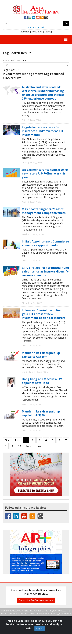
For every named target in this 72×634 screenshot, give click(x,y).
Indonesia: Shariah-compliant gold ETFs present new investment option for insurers (43, 314)
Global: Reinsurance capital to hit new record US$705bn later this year (45, 173)
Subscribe (24, 31)
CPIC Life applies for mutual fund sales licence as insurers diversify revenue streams (45, 271)
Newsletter (37, 31)
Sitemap (49, 31)
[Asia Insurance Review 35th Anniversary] (36, 9)
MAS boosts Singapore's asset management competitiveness (44, 211)
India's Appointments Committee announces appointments (45, 243)
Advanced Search (36, 27)
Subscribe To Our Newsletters (36, 600)
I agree (39, 628)
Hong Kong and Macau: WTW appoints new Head (42, 381)
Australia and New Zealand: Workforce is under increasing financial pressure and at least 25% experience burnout (43, 92)
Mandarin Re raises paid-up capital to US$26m (41, 355)
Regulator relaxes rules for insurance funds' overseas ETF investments (43, 131)
